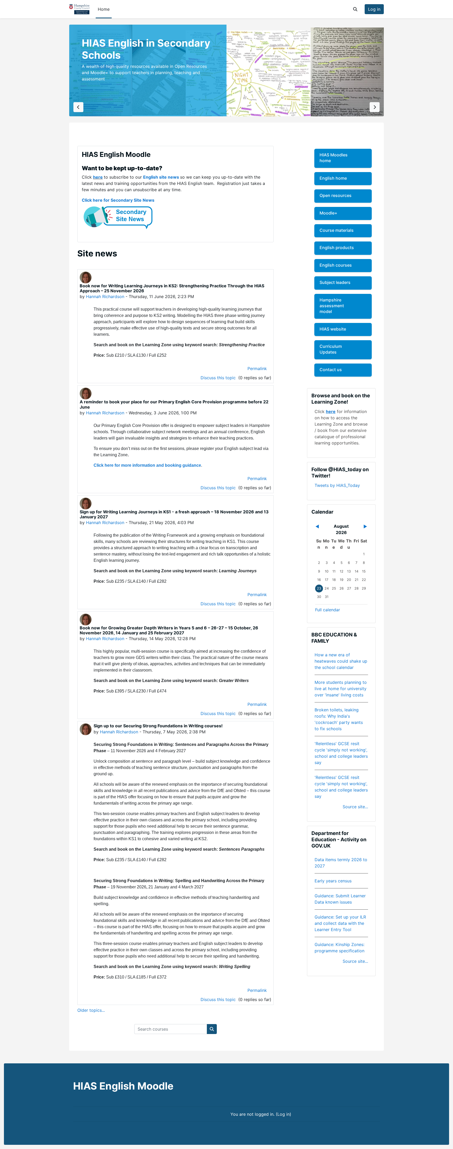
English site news (161, 177)
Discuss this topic (219, 377)
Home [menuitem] (104, 9)
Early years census (333, 880)
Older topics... (91, 1010)
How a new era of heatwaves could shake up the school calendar (341, 661)
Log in (374, 9)
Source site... (355, 806)
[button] (355, 9)
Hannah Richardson (105, 296)
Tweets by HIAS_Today (337, 485)
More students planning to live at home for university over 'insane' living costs (341, 688)
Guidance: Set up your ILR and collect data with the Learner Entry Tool (340, 923)
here (98, 177)
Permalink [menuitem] (257, 368)
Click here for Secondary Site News (118, 200)
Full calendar (327, 609)
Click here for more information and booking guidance (147, 465)
